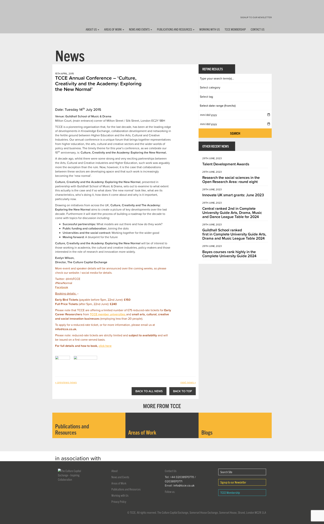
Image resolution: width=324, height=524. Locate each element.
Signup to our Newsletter (256, 17)
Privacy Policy (118, 501)
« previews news (66, 382)
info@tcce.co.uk (183, 485)
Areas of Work (113, 29)
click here (105, 346)
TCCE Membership (235, 29)
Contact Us (257, 29)
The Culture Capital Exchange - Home (64, 15)
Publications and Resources (175, 29)
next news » (188, 382)
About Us (91, 29)
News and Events (139, 29)
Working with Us (209, 29)
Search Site (226, 472)
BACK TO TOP (182, 391)
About (114, 471)
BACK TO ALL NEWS (149, 391)
